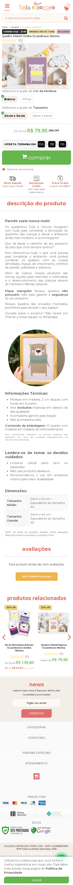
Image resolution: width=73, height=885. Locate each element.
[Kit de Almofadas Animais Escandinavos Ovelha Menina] (19, 637)
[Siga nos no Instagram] (36, 776)
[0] (65, 10)
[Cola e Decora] (36, 6)
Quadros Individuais (32, 27)
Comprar (39, 157)
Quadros (15, 27)
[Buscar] (66, 18)
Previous (9, 66)
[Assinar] (36, 713)
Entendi (36, 880)
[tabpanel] (19, 637)
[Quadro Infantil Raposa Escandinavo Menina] (54, 634)
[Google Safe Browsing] (41, 830)
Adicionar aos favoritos (20, 169)
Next (64, 66)
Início (5, 27)
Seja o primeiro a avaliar (36, 576)
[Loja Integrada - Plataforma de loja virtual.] (36, 853)
